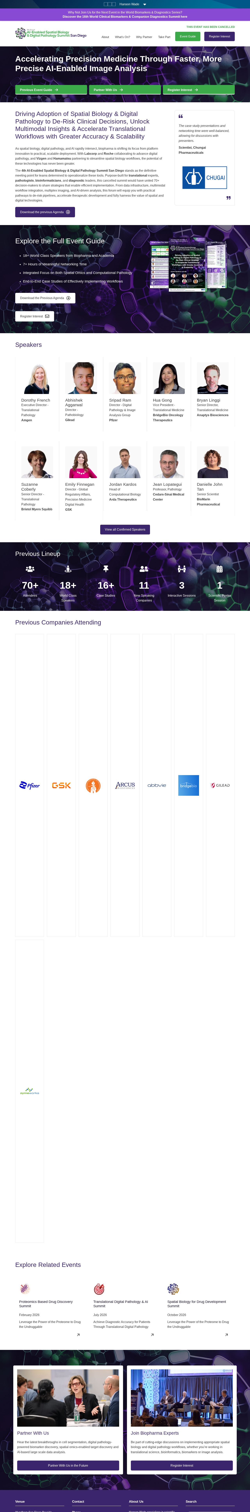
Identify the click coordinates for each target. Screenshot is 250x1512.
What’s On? (122, 37)
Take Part (164, 37)
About (105, 37)
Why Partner (144, 37)
